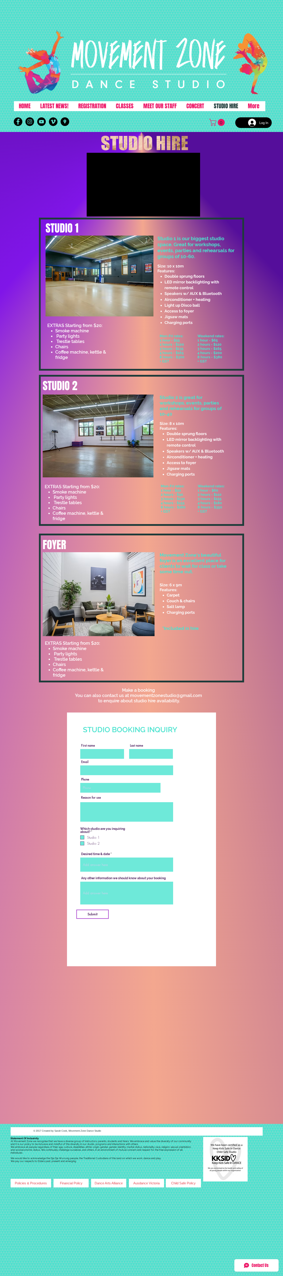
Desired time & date (95, 854)
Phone (85, 779)
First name (88, 745)
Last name (136, 745)
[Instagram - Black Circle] (29, 121)
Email (84, 761)
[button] (217, 122)
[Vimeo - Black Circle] (53, 121)
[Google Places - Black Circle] (65, 121)
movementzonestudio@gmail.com (166, 695)
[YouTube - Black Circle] (41, 121)
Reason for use (91, 797)
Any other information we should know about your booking (123, 878)
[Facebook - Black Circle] (18, 121)
